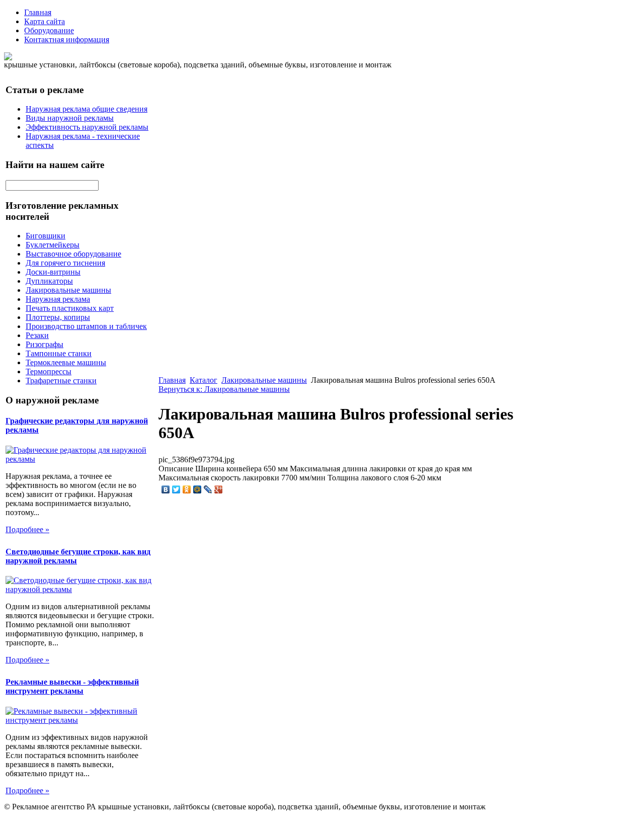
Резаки (37, 335)
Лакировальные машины (68, 290)
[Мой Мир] (197, 489)
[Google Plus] (218, 489)
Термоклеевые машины (66, 362)
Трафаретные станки (61, 380)
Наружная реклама (58, 299)
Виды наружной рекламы (70, 118)
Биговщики (45, 235)
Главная (37, 12)
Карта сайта (44, 21)
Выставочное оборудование (73, 253)
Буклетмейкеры (52, 244)
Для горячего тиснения (65, 263)
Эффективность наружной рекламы (87, 127)
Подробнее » (27, 529)
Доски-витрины (53, 272)
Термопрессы (48, 371)
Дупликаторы (49, 281)
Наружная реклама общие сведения (86, 109)
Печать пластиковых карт (70, 308)
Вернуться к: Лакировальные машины (224, 389)
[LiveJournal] (208, 489)
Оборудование (49, 30)
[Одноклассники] (187, 489)
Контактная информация (66, 39)
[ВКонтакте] (165, 489)
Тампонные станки (59, 353)
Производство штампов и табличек (86, 326)
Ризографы (44, 344)
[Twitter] (176, 489)
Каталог (203, 380)
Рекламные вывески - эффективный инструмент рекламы (72, 686)
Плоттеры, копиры (58, 317)
